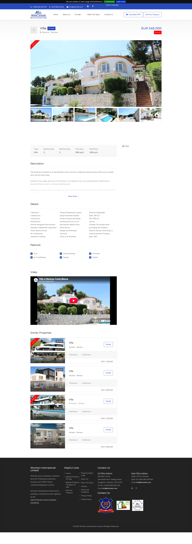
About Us (66, 15)
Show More (72, 196)
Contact (84, 486)
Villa (71, 342)
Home (55, 15)
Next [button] (155, 76)
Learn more (121, 2)
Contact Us (108, 15)
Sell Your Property (152, 15)
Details (108, 344)
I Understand (109, 2)
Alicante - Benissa (49, 32)
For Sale (78, 15)
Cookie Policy (86, 499)
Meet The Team (93, 15)
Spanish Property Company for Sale (72, 484)
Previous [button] (37, 76)
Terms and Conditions (85, 491)
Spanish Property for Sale (72, 478)
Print (127, 146)
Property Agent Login (87, 474)
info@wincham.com (76, 7)
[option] (96, 73)
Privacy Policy (86, 496)
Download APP (134, 15)
